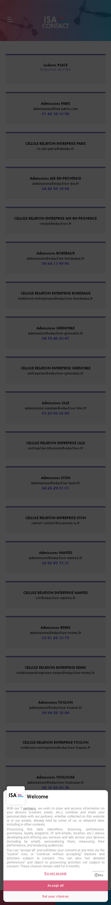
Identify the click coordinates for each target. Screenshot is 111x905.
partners (29, 808)
